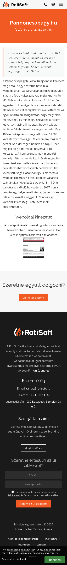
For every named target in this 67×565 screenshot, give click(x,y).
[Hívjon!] (45, 4)
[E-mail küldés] (53, 4)
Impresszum (51, 539)
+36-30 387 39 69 (39, 395)
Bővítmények (24, 545)
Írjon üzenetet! (40, 370)
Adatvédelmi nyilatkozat (14, 559)
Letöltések (41, 545)
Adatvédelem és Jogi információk (23, 539)
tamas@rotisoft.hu (38, 388)
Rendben (55, 560)
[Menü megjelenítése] (61, 4)
